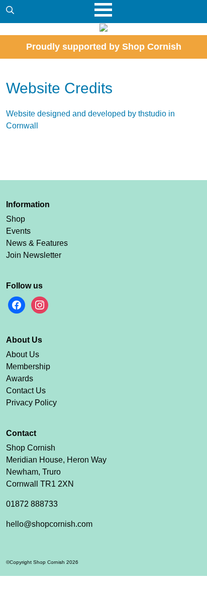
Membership (28, 366)
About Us (22, 354)
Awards (19, 378)
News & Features (37, 243)
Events (18, 231)
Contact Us (26, 390)
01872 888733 (32, 504)
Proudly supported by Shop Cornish (103, 47)
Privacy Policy (31, 402)
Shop (15, 219)
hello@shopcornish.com (49, 524)
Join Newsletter (33, 255)
